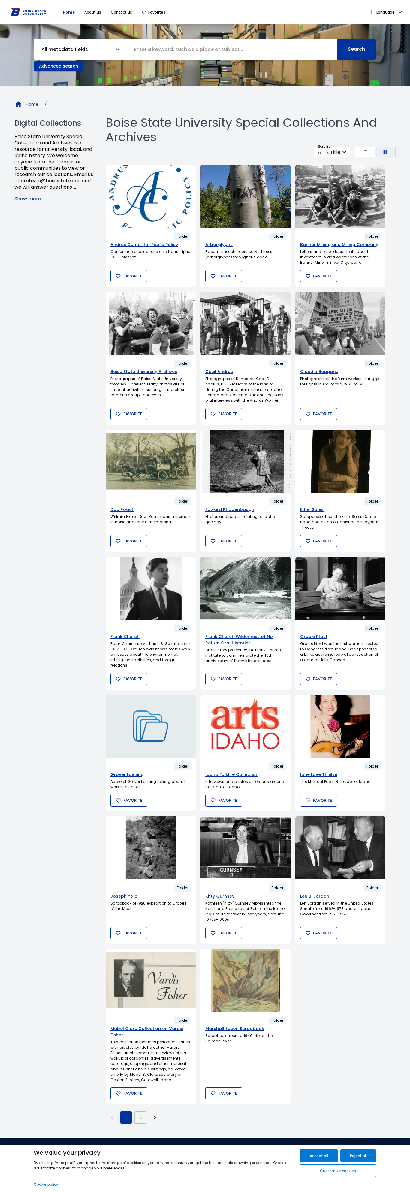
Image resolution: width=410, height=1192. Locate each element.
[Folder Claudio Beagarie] (340, 323)
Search (356, 49)
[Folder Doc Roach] (151, 461)
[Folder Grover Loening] (151, 726)
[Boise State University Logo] (28, 12)
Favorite (132, 276)
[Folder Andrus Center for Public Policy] (151, 196)
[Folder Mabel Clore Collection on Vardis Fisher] (151, 980)
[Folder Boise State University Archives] (151, 323)
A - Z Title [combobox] (329, 152)
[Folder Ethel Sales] (340, 461)
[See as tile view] (385, 152)
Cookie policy (46, 1184)
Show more (27, 198)
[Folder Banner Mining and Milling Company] (340, 196)
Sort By (324, 146)
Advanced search (58, 66)
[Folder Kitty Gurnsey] (245, 847)
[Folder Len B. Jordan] (340, 847)
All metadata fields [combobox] (64, 49)
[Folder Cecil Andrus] (245, 323)
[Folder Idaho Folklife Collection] (245, 726)
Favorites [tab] (156, 12)
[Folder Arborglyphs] (245, 196)
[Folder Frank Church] (151, 588)
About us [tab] (92, 12)
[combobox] (231, 49)
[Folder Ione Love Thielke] (340, 726)
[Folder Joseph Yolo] (151, 847)
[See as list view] (365, 152)
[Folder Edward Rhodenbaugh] (245, 461)
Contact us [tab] (121, 12)
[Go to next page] (155, 1117)
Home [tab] (69, 12)
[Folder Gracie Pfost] (340, 588)
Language (385, 12)
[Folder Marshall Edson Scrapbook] (245, 980)
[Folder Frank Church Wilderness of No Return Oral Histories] (245, 588)
